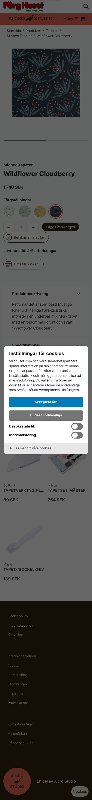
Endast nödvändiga (46, 415)
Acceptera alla (46, 402)
